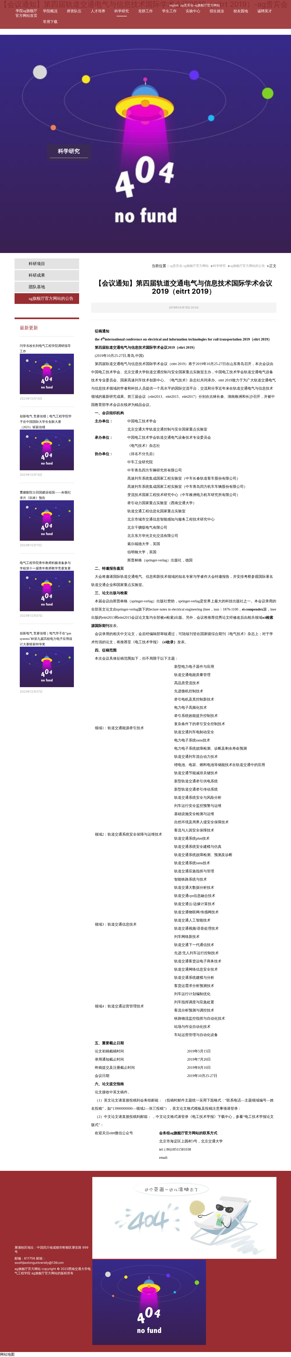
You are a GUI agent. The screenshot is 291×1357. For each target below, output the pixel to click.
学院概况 (50, 11)
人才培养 (98, 11)
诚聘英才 (264, 11)
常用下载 (50, 22)
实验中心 (193, 11)
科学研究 (121, 11)
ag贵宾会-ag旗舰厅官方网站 (200, 5)
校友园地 (240, 11)
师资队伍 (74, 11)
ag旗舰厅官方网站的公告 (247, 266)
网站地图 (7, 1354)
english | (175, 5)
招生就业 (217, 11)
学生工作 (169, 11)
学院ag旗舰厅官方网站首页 (26, 13)
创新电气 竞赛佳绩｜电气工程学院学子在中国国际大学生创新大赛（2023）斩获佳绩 (46, 422)
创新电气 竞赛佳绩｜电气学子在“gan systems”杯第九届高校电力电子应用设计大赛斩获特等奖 (46, 639)
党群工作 (145, 11)
